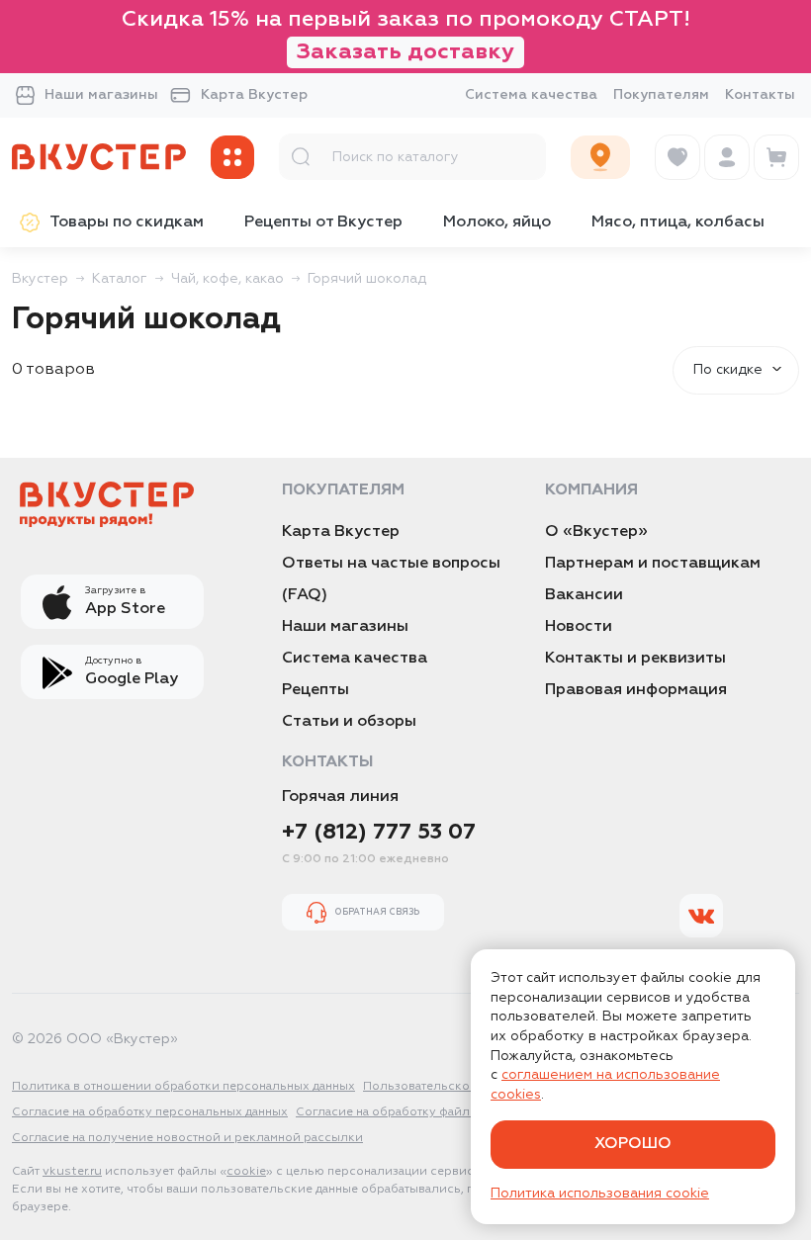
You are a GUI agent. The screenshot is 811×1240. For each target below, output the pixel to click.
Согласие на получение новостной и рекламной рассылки (187, 1138)
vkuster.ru (72, 1172)
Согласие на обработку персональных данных (150, 1112)
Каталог (119, 279)
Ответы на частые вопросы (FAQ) (391, 579)
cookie (246, 1172)
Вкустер (40, 279)
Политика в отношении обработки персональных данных (183, 1087)
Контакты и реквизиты (635, 658)
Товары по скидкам (126, 222)
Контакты (760, 95)
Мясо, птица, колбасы (678, 222)
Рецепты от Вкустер (323, 222)
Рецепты (315, 690)
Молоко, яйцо (497, 222)
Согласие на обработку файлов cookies (415, 1112)
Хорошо (633, 1144)
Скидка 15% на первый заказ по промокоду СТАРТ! (406, 36)
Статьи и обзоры (349, 722)
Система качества (531, 95)
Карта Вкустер (254, 95)
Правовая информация (636, 690)
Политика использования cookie (600, 1193)
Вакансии (584, 595)
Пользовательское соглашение (458, 1087)
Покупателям (661, 95)
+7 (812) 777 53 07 (379, 832)
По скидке (728, 370)
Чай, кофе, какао (227, 279)
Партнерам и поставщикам (653, 564)
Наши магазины (101, 95)
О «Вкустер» (596, 532)
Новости (578, 627)
